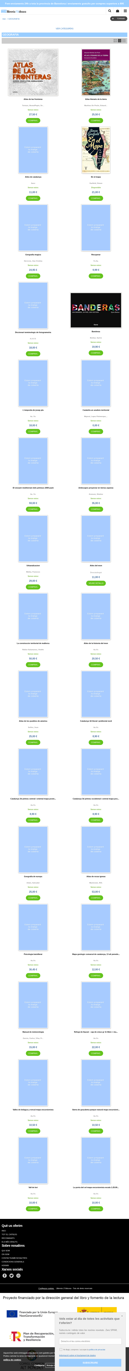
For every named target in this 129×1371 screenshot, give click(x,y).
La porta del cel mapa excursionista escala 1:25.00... (96, 1187)
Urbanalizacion (33, 566)
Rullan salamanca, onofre (33, 650)
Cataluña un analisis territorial (96, 410)
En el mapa (96, 177)
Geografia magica (33, 255)
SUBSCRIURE (90, 1362)
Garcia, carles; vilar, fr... (33, 1038)
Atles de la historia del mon (96, 643)
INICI (4, 1231)
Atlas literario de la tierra (96, 99)
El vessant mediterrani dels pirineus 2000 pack (33, 488)
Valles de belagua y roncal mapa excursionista (33, 1110)
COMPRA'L (33, 121)
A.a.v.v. (33, 339)
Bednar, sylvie (96, 338)
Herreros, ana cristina (33, 261)
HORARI (5, 1265)
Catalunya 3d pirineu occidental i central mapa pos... (96, 799)
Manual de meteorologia (33, 1032)
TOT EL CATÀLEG (9, 1234)
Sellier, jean (33, 727)
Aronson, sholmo (96, 494)
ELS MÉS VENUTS (9, 1242)
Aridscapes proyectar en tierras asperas (95, 488)
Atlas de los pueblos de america (33, 721)
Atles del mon (96, 566)
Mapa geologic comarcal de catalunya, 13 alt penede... (96, 954)
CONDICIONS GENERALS (13, 1262)
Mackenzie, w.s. (96, 883)
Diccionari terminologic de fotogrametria (33, 332)
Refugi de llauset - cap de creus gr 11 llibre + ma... (96, 1032)
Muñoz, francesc (33, 572)
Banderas (96, 331)
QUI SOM (6, 1251)
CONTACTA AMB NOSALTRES (14, 1258)
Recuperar (95, 255)
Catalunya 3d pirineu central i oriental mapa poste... (33, 799)
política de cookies (12, 1360)
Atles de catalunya (33, 177)
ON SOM (5, 1254)
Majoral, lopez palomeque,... (96, 416)
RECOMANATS (8, 1238)
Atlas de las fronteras (33, 99)
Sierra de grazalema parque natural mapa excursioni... (96, 1110)
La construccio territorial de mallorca (33, 643)
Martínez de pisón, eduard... (96, 105)
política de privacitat (97, 1350)
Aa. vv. (33, 416)
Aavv (33, 183)
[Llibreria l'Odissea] (13, 10)
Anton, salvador (33, 883)
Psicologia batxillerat (33, 954)
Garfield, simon (96, 183)
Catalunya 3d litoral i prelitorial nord (96, 721)
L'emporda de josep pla (33, 410)
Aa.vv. (96, 650)
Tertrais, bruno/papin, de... (33, 105)
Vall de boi (33, 1187)
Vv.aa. (96, 261)
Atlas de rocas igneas (96, 876)
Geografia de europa (33, 876)
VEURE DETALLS (96, 583)
